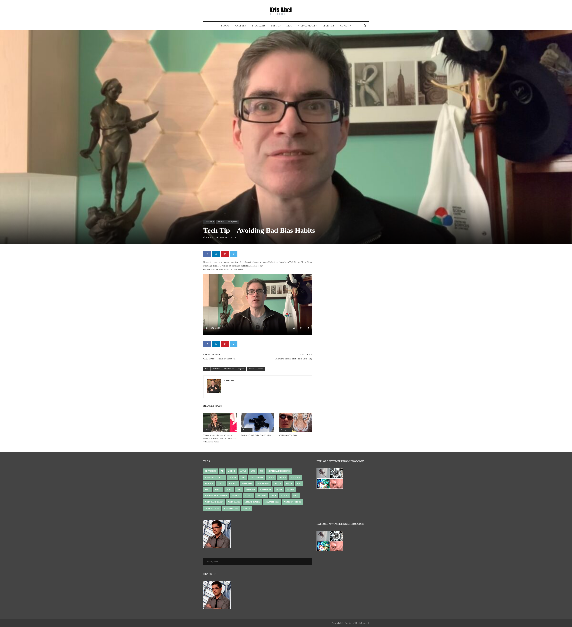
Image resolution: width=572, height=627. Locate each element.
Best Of (276, 26)
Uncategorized (233, 221)
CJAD (207, 430)
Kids (289, 26)
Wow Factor (247, 430)
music (229, 489)
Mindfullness (229, 369)
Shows (225, 26)
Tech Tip (285, 496)
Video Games (234, 502)
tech (273, 496)
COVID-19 (345, 26)
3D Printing (210, 471)
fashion (209, 483)
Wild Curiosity (307, 26)
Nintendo (250, 489)
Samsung (236, 496)
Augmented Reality (214, 477)
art (261, 471)
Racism (251, 369)
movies (218, 489)
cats (243, 477)
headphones (263, 483)
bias (206, 369)
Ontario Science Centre (213, 269)
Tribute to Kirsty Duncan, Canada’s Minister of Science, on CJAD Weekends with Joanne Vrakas (219, 438)
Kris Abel (209, 237)
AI (222, 471)
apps (253, 471)
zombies (246, 508)
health (277, 483)
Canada (232, 477)
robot (279, 489)
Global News (209, 221)
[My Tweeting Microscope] (331, 479)
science (260, 369)
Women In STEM (212, 508)
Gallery (240, 26)
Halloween (247, 483)
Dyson (271, 477)
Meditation (216, 369)
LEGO (207, 489)
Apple (243, 471)
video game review (214, 502)
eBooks (282, 477)
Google (233, 483)
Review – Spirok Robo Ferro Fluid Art (256, 435)
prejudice (241, 369)
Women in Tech (231, 508)
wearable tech (272, 502)
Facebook (295, 477)
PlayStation (265, 489)
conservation (256, 477)
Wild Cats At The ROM (288, 435)
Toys (295, 496)
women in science (292, 502)
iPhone (289, 483)
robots (290, 489)
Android (232, 471)
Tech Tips (329, 26)
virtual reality (252, 502)
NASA (239, 489)
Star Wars (261, 496)
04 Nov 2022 (224, 237)
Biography (259, 26)
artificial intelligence (279, 471)
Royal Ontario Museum (216, 496)
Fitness (221, 483)
